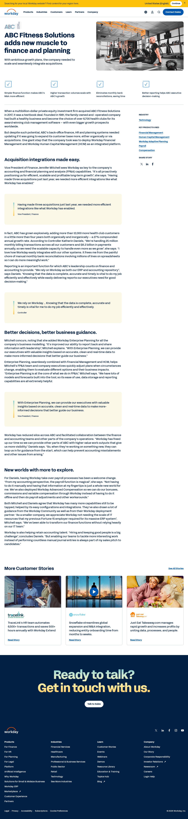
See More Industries (61, 781)
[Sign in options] (152, 12)
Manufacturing (59, 756)
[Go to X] (156, 730)
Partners (79, 12)
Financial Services (60, 746)
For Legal (9, 761)
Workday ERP (11, 786)
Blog (99, 781)
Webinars (102, 756)
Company (93, 12)
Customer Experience (15, 796)
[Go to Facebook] (169, 730)
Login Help (149, 776)
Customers (56, 12)
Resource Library (106, 766)
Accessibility (26, 811)
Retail (54, 771)
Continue (176, 3)
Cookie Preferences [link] (59, 811)
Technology (57, 776)
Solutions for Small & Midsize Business (24, 781)
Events (100, 751)
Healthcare (57, 751)
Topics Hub (103, 776)
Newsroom (149, 766)
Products (28, 12)
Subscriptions (41, 811)
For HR (7, 751)
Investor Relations (153, 761)
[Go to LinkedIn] (162, 730)
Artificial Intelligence (15, 771)
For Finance (10, 746)
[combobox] (157, 3)
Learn (69, 12)
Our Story (149, 751)
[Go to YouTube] (182, 730)
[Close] (184, 2)
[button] (141, 164)
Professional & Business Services (68, 761)
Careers (148, 771)
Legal (6, 811)
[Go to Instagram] (176, 730)
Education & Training (108, 771)
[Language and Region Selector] (145, 12)
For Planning (11, 756)
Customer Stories (106, 746)
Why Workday (11, 776)
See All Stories (176, 568)
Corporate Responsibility (157, 756)
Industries (41, 12)
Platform (9, 766)
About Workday (152, 746)
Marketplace (11, 791)
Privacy (15, 811)
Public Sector (58, 766)
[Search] (159, 12)
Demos (101, 761)
